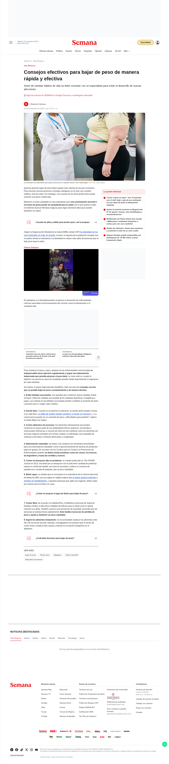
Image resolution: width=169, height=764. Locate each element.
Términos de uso (85, 690)
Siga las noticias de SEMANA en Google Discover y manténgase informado (59, 95)
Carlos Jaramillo (71, 555)
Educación (64, 690)
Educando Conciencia (33, 559)
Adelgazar (57, 555)
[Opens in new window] (16, 749)
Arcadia (44, 703)
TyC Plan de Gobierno (87, 716)
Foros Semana (65, 694)
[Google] (11, 749)
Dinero (43, 698)
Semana (27, 61)
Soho (43, 707)
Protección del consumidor (117, 690)
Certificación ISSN (86, 712)
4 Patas (44, 716)
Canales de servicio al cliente (147, 699)
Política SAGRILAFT (87, 707)
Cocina (62, 707)
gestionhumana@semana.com (119, 714)
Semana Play (46, 690)
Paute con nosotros (143, 708)
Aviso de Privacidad (19, 755)
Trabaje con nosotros (144, 703)
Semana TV (45, 694)
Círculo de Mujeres (67, 712)
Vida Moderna (38, 61)
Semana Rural (65, 703)
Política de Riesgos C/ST (88, 703)
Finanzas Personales (68, 698)
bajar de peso (30, 555)
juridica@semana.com (115, 704)
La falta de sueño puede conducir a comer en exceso (64, 414)
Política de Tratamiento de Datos (92, 694)
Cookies (139, 712)
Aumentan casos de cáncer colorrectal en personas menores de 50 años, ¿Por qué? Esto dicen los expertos (41, 356)
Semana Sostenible (67, 716)
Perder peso (45, 555)
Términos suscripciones (88, 698)
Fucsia (43, 712)
